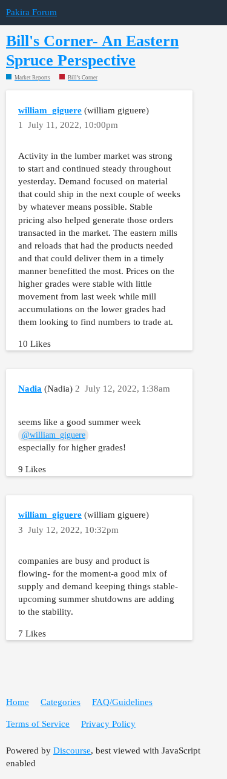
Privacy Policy (108, 724)
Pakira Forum (31, 12)
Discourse (72, 750)
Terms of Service (38, 724)
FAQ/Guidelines (122, 702)
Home (17, 702)
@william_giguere (53, 435)
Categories (61, 702)
